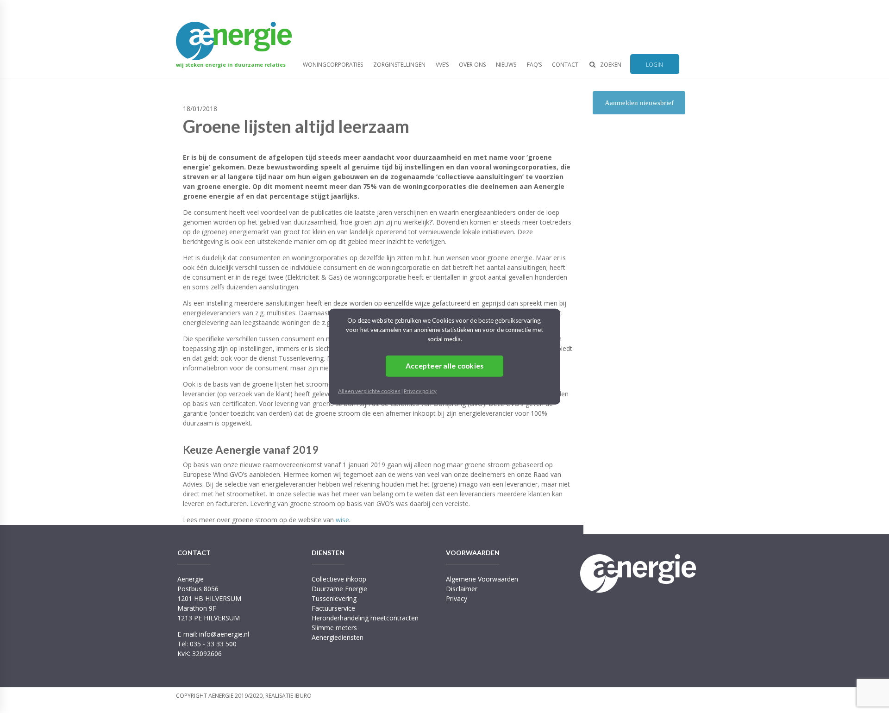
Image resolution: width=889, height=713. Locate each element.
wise (342, 519)
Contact (565, 65)
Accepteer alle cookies (445, 366)
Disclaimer (461, 588)
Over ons (472, 65)
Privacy (456, 598)
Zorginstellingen (399, 65)
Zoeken (610, 65)
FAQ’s (534, 65)
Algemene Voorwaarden (482, 579)
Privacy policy (420, 390)
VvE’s (442, 65)
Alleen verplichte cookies (369, 390)
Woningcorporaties (333, 65)
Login (654, 65)
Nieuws (506, 65)
